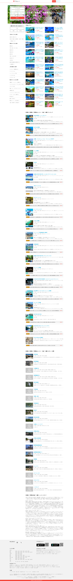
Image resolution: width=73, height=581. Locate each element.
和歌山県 (29, 556)
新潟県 (21, 553)
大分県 (26, 559)
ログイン (58, 1)
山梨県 (16, 553)
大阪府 (21, 556)
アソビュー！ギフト (28, 571)
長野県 (19, 553)
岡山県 (21, 557)
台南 (21, 561)
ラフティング (57, 552)
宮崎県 (28, 559)
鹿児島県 (31, 559)
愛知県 (21, 555)
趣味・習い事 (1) (12, 98)
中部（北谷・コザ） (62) (13, 47)
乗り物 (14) (11, 96)
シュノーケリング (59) (13, 73)
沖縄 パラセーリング (54, 565)
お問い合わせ (30, 576)
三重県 (23, 555)
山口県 (26, 557)
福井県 (21, 554)
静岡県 (16, 555)
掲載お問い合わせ (22, 571)
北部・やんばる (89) (13, 56)
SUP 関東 (32, 567)
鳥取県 (16, 557)
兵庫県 (23, 556)
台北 (16, 561)
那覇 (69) (11, 45)
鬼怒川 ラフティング (39, 566)
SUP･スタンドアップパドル (40, 550)
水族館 (53, 553)
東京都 (28, 552)
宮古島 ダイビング (27, 567)
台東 (17, 561)
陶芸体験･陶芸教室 (39, 549)
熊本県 (23, 559)
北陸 (10, 554)
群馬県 (19, 552)
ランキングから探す (12, 571)
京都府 (19, 556)
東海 (10, 555)
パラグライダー (46, 551)
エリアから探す (12, 548)
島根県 (19, 557)
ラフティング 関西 (52, 566)
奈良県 (26, 556)
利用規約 (53, 576)
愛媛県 (21, 558)
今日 (17, 28)
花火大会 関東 (36, 567)
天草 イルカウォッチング (13, 566)
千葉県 (26, 552)
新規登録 (54, 1)
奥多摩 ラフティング (28, 566)
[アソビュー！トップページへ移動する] (16, 1)
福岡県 (16, 559)
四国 (10, 558)
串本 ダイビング (34, 566)
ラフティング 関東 (30, 565)
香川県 (19, 558)
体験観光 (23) (12, 90)
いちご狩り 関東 (57, 566)
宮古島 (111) (12, 58)
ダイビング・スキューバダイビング (49, 550)
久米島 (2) (11, 60)
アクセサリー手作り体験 (39, 551)
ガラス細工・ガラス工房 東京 (20, 567)
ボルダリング (53, 552)
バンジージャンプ (49, 553)
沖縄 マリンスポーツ (12, 567)
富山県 (16, 554)
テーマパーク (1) (12, 71)
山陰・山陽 (11, 557)
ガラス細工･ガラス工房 (45, 549)
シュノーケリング (57, 550)
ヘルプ (25, 576)
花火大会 (56, 553)
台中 (19, 561)
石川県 (19, 554)
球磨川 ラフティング (46, 566)
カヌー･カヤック (55, 549)
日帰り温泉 (51, 549)
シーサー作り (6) (12, 75)
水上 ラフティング (42, 565)
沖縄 (10, 560)
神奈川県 (31, 552)
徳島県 (16, 558)
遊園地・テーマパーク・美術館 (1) (15, 82)
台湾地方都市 (26, 561)
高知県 (23, 558)
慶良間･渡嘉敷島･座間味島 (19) (15, 62)
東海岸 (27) (11, 52)
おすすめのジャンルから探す (41, 548)
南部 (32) (11, 54)
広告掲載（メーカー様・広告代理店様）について (41, 576)
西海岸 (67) (11, 49)
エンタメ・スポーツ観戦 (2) (14, 94)
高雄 (23, 561)
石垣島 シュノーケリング (24, 565)
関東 (10, 552)
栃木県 (16, 552)
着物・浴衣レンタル (39, 553)
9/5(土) (20, 30)
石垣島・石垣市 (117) (13, 36)
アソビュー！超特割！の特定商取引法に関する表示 (30, 577)
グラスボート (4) (12, 77)
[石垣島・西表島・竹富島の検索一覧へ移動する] (36, 14)
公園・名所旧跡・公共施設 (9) (14, 102)
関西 (10, 556)
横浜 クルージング (48, 565)
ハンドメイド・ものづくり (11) (15, 92)
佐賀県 (19, 559)
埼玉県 (23, 552)
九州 (10, 559)
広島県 (23, 557)
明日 (13, 30)
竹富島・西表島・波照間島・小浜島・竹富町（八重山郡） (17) (17, 39)
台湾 (10, 561)
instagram (17, 542)
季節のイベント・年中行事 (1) (14, 100)
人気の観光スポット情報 (35, 571)
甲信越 (10, 553)
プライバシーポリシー (43, 577)
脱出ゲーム (44, 553)
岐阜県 (19, 555)
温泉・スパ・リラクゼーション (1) (15, 88)
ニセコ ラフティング (36, 565)
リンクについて (19, 576)
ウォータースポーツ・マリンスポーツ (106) (16, 84)
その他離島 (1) (12, 64)
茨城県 (21, 552)
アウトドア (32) (12, 86)
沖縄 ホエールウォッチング (21, 566)
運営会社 (50, 577)
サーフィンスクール (58, 551)
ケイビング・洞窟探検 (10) (14, 69)
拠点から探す (17, 571)
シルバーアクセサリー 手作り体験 (46, 552)
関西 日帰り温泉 (17, 565)
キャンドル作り (38, 552)
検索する (17, 17)
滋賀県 (16, 556)
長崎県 (21, 559)
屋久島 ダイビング (12, 565)
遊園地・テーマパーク (52, 551)
